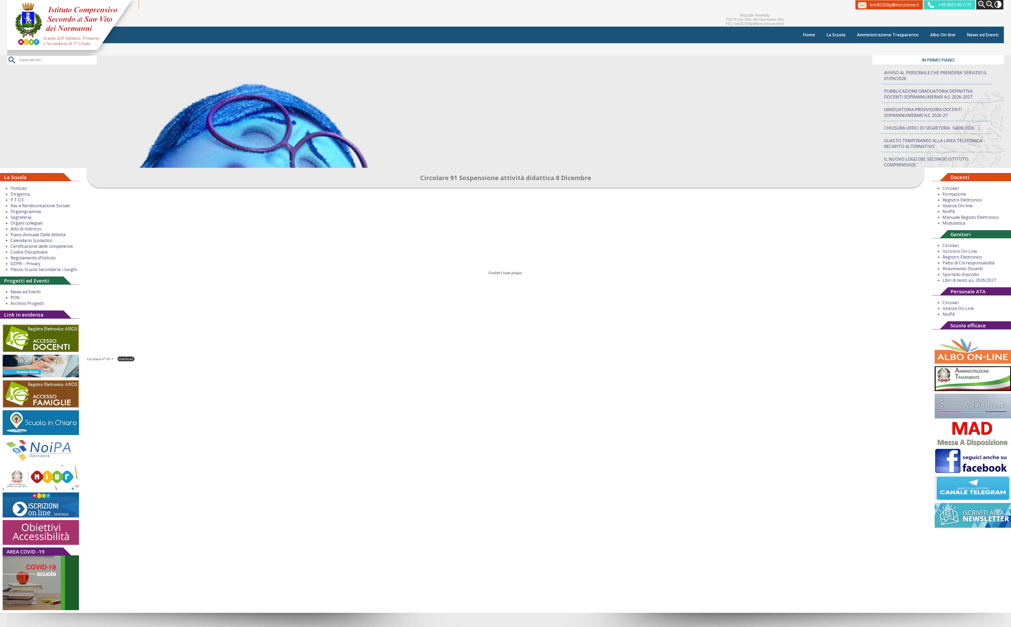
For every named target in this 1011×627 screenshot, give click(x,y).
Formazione (954, 194)
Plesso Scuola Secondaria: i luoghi (44, 269)
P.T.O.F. (17, 200)
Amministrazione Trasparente (888, 35)
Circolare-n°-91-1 (100, 359)
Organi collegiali (26, 223)
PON (15, 297)
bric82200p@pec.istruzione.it (759, 23)
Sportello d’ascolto (961, 274)
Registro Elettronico (962, 200)
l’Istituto (19, 188)
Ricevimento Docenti (963, 268)
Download (125, 359)
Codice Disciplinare (29, 252)
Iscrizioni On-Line (960, 251)
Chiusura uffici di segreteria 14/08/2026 (929, 128)
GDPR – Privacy (25, 263)
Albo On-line (942, 35)
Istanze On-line (958, 206)
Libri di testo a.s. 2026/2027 (969, 280)
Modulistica (954, 223)
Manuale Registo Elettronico (971, 217)
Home (809, 35)
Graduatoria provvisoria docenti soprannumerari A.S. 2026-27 (923, 112)
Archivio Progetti (27, 303)
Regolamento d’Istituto (33, 258)
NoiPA (949, 211)
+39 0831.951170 (954, 5)
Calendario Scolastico (31, 240)
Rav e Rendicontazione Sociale (40, 206)
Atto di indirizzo (26, 229)
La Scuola (836, 35)
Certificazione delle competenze (42, 246)
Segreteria (21, 217)
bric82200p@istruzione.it (894, 5)
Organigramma (26, 211)
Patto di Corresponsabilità (968, 263)
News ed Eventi (983, 35)
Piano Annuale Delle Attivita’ (38, 235)
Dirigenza (20, 194)
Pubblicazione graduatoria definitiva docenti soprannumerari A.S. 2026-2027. (928, 94)
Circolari (951, 188)
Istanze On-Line (958, 308)
